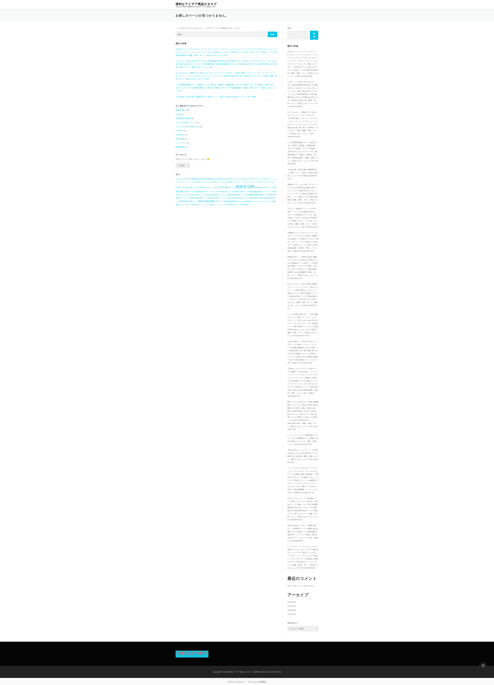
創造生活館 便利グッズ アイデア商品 (219, 198)
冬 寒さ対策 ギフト (191, 187)
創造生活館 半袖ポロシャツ (240, 198)
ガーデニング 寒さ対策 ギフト (262, 179)
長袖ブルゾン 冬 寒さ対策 (239, 204)
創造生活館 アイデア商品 (244, 191)
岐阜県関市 (180, 147)
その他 (178, 114)
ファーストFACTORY (256, 182)
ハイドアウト (181, 143)
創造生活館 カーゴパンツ (262, 191)
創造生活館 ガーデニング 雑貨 (220, 195)
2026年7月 (291, 606)
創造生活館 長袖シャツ (188, 201)
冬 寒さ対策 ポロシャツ (206, 187)
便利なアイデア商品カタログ (196, 4)
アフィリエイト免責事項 (257, 681)
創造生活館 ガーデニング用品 (200, 195)
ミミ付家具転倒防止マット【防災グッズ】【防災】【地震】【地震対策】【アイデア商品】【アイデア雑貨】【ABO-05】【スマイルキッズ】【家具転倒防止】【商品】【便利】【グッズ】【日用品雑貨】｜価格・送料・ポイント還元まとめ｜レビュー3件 (226, 87)
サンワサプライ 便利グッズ (210, 182)
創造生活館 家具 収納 (256, 198)
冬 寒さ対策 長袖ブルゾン (224, 187)
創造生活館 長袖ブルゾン (210, 201)
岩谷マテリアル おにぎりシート (262, 201)
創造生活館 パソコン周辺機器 (242, 194)
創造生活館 (180, 110)
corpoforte (180, 134)
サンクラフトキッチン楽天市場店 (190, 182)
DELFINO (179, 130)
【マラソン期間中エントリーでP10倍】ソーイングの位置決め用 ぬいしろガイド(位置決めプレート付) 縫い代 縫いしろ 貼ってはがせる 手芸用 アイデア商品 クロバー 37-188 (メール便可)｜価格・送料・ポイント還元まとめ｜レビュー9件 (302, 217)
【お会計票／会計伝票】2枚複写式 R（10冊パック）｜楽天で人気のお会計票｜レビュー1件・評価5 (216, 96)
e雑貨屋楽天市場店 (183, 118)
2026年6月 (291, 610)
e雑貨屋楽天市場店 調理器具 (215, 179)
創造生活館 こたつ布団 (227, 192)
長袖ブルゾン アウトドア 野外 (219, 205)
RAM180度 (180, 139)
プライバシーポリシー (236, 681)
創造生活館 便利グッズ (199, 198)
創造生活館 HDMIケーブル (264, 187)
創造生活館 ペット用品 (263, 194)
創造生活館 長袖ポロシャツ (233, 201)
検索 (289, 28)
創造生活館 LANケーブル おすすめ (208, 191)
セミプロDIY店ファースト (186, 122)
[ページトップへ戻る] (483, 665)
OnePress (257, 672)
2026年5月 (291, 614)
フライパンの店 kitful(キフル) (187, 126)
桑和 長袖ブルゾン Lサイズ (200, 205)
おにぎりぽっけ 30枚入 (239, 179)
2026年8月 (291, 602)
